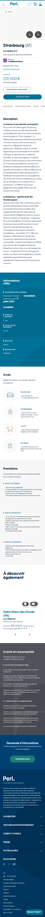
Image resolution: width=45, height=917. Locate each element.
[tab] (19, 628)
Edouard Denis (7, 903)
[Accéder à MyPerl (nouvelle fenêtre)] (40, 4)
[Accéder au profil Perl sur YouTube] (14, 864)
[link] (21, 606)
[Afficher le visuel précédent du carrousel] (29, 34)
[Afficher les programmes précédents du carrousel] (15, 634)
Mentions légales (8, 880)
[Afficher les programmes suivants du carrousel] (29, 634)
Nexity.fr (6, 890)
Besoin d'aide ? (8, 913)
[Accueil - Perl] (14, 5)
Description (8, 106)
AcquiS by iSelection (9, 896)
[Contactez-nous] (30, 4)
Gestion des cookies (9, 886)
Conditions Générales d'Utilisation (14, 883)
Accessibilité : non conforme (12, 909)
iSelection (6, 893)
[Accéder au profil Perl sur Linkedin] (4, 864)
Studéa (5, 900)
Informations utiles (23, 106)
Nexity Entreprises (9, 906)
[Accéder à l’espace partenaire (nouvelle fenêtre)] (35, 4)
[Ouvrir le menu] (4, 4)
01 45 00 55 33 (11, 876)
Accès (35, 106)
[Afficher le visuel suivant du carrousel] (38, 34)
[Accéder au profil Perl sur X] (9, 864)
